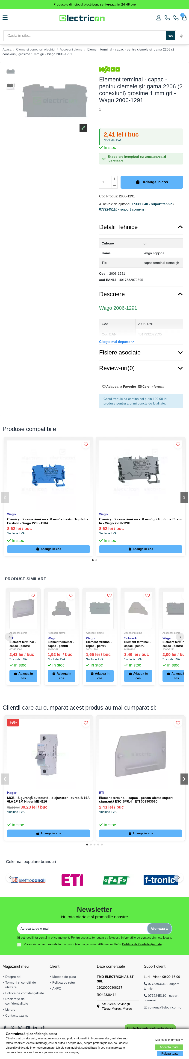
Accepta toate (169, 1047)
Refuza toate (169, 1053)
